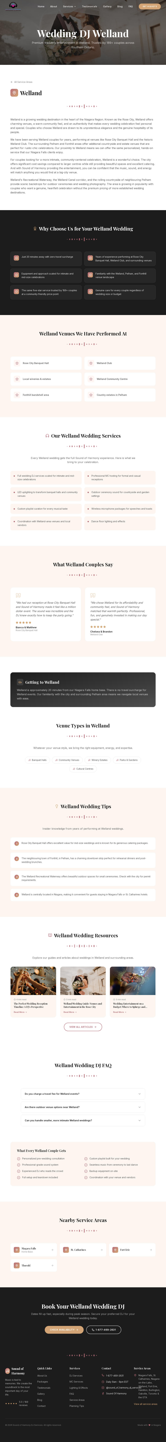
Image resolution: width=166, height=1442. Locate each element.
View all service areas (145, 1404)
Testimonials (89, 6)
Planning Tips (77, 1406)
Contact (41, 1406)
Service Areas (77, 1400)
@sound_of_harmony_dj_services (123, 1387)
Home (41, 6)
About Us (42, 1375)
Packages (42, 1381)
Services (68, 6)
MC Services (76, 1381)
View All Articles (81, 1026)
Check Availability (62, 1329)
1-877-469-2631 (106, 1329)
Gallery (107, 6)
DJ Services (76, 1375)
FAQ (131, 6)
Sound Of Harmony (116, 1393)
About (53, 6)
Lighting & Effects (79, 1387)
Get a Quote (150, 6)
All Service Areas (23, 82)
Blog (120, 6)
